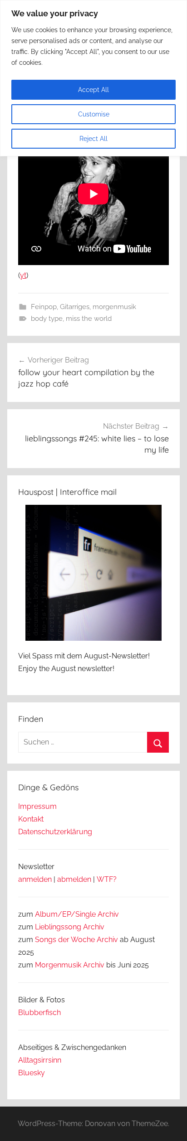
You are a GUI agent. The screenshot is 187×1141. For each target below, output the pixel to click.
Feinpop (44, 307)
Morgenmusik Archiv (69, 965)
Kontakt (31, 819)
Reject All (93, 138)
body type (47, 318)
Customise (93, 114)
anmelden (35, 879)
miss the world (89, 318)
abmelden (74, 879)
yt (23, 275)
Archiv (93, 927)
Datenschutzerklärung (55, 831)
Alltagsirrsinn (39, 1060)
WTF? (107, 879)
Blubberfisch (39, 1012)
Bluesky (31, 1072)
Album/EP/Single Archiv (77, 914)
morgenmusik (114, 307)
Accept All (93, 89)
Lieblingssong (58, 927)
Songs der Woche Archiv (76, 939)
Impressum (37, 806)
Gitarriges (74, 307)
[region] (93, 78)
